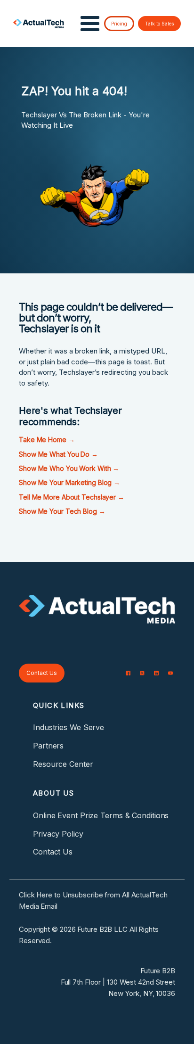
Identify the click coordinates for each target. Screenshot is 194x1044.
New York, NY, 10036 (141, 993)
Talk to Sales (159, 23)
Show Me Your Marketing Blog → (69, 482)
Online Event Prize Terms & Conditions (101, 815)
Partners (48, 745)
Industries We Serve (68, 727)
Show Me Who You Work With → (69, 468)
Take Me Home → (47, 440)
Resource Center (63, 764)
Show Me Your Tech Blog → (62, 511)
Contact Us (41, 672)
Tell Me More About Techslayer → (71, 497)
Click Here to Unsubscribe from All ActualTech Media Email (93, 900)
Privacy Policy (58, 833)
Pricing (119, 23)
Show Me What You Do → (58, 454)
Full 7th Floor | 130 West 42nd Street (118, 982)
